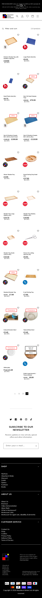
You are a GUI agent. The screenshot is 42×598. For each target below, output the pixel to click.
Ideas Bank (5, 508)
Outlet (3, 480)
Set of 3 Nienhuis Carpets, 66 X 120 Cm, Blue (30, 136)
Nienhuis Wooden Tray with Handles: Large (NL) (11, 57)
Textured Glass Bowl (28, 330)
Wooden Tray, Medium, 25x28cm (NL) (29, 214)
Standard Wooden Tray (10, 292)
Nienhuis (4, 474)
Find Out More (24, 560)
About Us (4, 501)
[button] (17, 16)
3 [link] (27, 393)
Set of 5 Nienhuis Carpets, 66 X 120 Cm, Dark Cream (11, 136)
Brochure (4, 503)
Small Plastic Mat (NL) (10, 96)
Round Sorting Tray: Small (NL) (30, 175)
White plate (7, 367)
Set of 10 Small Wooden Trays (29, 96)
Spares (3, 482)
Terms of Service (7, 540)
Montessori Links (7, 512)
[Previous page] (15, 393)
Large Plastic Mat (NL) (29, 57)
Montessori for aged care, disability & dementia (18, 514)
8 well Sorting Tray (28, 292)
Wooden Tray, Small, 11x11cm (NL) (9, 253)
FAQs (3, 531)
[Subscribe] (35, 446)
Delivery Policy (6, 538)
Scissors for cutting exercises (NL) (28, 253)
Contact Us (5, 529)
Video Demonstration (9, 506)
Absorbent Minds (7, 476)
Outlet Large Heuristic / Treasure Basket (29, 374)
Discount (4, 478)
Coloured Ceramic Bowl (10, 330)
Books (3, 487)
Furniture (4, 484)
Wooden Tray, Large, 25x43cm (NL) (9, 214)
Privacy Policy (6, 536)
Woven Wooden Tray (9, 174)
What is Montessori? (8, 510)
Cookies (4, 533)
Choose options (11, 338)
